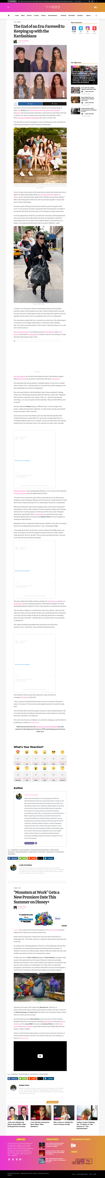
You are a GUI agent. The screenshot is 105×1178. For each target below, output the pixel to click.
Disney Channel (44, 1074)
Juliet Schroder (89, 91)
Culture (80, 1118)
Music (33, 1118)
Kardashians (15, 849)
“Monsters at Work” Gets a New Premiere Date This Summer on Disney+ (36, 897)
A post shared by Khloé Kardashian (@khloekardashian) (34, 485)
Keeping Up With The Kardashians (40, 849)
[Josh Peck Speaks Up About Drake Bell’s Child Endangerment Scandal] (18, 1112)
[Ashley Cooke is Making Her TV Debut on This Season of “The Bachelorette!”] (87, 1112)
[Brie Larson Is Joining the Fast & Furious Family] (64, 1112)
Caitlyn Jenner (54, 849)
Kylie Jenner (50, 851)
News (18, 22)
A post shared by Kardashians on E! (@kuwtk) (34, 595)
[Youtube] (16, 1159)
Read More (14, 1155)
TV (15, 22)
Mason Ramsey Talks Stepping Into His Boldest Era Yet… (89, 110)
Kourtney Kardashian (21, 851)
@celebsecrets (34, 722)
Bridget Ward (22, 907)
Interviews (76, 66)
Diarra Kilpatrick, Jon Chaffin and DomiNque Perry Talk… (87, 99)
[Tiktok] (97, 1)
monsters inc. (34, 1074)
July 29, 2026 (86, 116)
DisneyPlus (14, 1074)
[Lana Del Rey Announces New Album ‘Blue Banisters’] (41, 1112)
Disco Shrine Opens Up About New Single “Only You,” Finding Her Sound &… (56, 1160)
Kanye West (11, 854)
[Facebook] (9, 1159)
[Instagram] (94, 1)
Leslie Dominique (23, 41)
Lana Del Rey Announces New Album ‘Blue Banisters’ (40, 1124)
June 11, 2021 (21, 42)
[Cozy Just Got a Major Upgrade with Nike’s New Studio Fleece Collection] (75, 90)
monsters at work (24, 1074)
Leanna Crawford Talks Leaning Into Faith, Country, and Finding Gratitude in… (55, 1152)
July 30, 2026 (86, 93)
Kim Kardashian (59, 851)
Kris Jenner (11, 851)
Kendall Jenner (33, 851)
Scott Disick (42, 851)
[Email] (36, 843)
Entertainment (59, 1118)
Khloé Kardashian (20, 491)
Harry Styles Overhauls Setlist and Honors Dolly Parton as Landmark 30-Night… (55, 1145)
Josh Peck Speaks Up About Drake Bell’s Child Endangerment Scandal (17, 1124)
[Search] (96, 15)
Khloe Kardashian (24, 849)
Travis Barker (49, 332)
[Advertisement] (84, 48)
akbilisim (10, 1175)
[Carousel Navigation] (91, 1)
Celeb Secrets (15, 1173)
